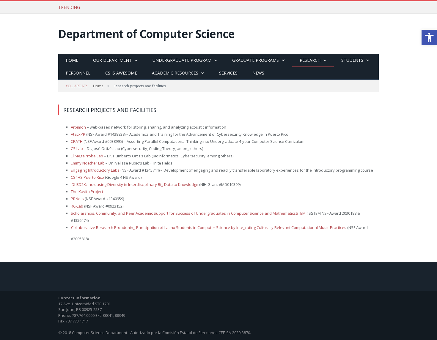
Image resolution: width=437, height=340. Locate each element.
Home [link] (72, 60)
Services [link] (228, 73)
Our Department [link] (112, 60)
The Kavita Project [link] (87, 191)
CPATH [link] (77, 141)
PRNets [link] (77, 198)
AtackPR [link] (78, 134)
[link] (429, 37)
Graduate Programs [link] (255, 60)
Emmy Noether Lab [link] (88, 163)
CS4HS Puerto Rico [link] (87, 177)
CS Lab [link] (77, 148)
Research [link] (310, 60)
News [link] (258, 73)
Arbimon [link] (78, 127)
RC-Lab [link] (77, 206)
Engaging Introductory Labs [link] (95, 170)
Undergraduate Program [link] (182, 60)
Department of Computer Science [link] (146, 33)
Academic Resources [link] (175, 73)
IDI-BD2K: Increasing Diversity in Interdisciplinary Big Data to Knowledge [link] (134, 184)
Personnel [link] (78, 73)
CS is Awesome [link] (121, 73)
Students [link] (352, 60)
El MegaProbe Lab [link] (87, 156)
